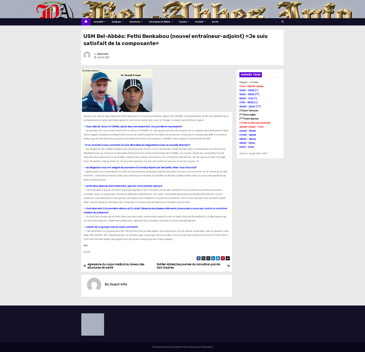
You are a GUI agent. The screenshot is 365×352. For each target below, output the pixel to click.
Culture (183, 21)
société (199, 21)
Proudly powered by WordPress (167, 347)
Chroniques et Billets (160, 21)
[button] (282, 21)
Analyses (117, 21)
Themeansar (207, 347)
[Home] (86, 21)
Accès (215, 21)
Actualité (99, 21)
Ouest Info (102, 54)
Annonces (135, 21)
